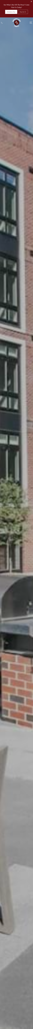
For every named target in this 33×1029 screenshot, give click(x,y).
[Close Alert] (31, 2)
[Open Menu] (31, 23)
